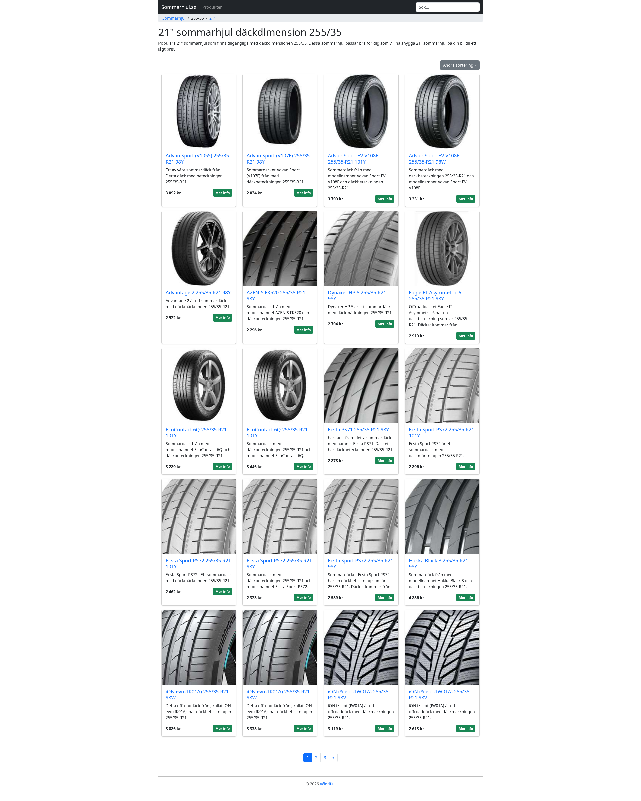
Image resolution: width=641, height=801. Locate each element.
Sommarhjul (174, 18)
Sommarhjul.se (178, 7)
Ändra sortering (458, 65)
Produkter (212, 7)
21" (212, 18)
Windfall (328, 784)
